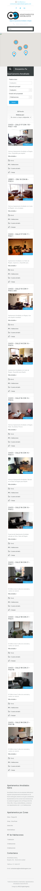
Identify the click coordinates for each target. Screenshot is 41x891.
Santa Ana (10, 825)
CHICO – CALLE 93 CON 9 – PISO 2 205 (18, 290)
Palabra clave (13, 79)
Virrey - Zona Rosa (12, 821)
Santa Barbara (11, 829)
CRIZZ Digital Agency (23, 886)
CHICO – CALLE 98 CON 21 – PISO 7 (19, 563)
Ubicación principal (14, 86)
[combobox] (20, 90)
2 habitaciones (11, 843)
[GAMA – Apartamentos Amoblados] (20, 16)
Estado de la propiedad (16, 93)
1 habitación (10, 839)
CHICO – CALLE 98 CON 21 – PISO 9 (19, 618)
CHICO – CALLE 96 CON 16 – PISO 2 (19, 508)
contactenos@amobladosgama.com (20, 4)
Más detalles (12, 156)
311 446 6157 (22, 24)
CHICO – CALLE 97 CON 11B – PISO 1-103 (19, 126)
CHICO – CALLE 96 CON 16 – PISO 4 (19, 454)
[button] (16, 57)
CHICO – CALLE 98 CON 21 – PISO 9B (19, 669)
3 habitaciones (11, 848)
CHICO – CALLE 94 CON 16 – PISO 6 (19, 344)
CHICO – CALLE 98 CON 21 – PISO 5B (19, 723)
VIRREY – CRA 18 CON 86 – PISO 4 (18, 180)
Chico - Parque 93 (12, 817)
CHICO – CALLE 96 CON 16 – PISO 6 (19, 399)
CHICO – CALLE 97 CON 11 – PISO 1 (19, 235)
